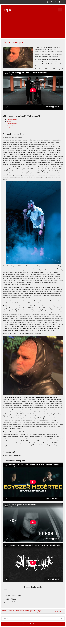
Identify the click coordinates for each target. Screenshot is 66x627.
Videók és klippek (12, 123)
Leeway (40, 624)
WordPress (33, 624)
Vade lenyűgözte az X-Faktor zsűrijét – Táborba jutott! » (47, 612)
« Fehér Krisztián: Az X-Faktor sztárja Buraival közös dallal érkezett (22, 610)
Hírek (8, 128)
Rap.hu (8, 9)
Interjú (9, 121)
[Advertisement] (33, 26)
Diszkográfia (10, 126)
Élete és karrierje (12, 119)
